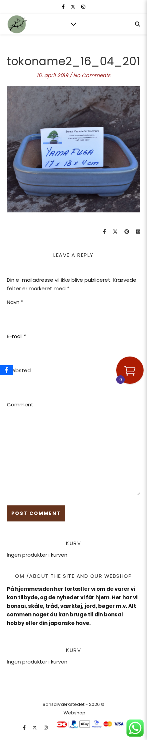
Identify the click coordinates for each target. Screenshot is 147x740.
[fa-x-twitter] (73, 6)
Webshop (74, 713)
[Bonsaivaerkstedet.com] (17, 24)
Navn (15, 302)
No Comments (91, 75)
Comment (20, 404)
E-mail (16, 336)
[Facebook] (6, 370)
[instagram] (83, 6)
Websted (19, 370)
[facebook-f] (64, 6)
